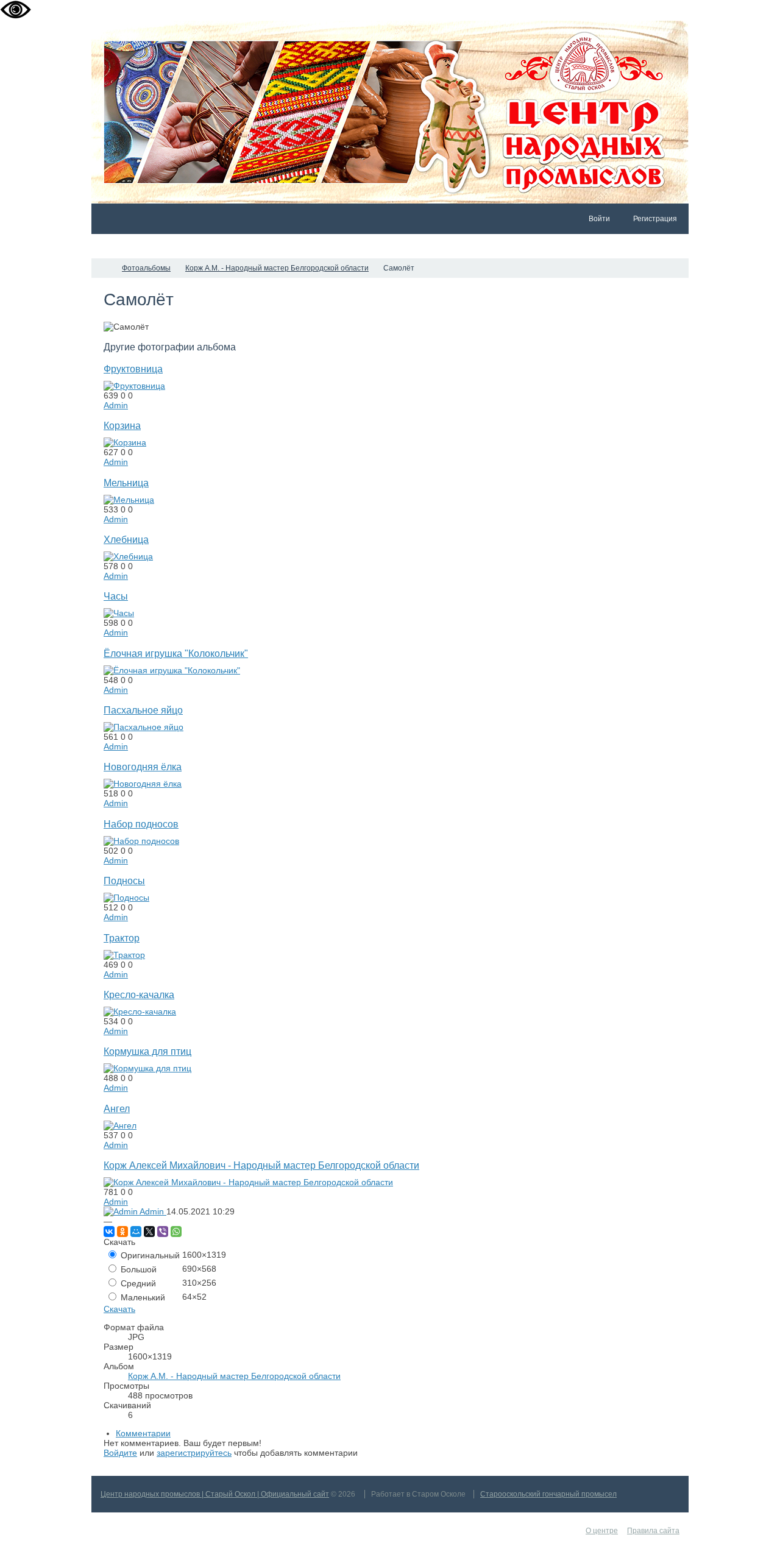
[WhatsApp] (176, 1231)
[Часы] (119, 613)
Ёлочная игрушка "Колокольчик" (176, 653)
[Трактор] (124, 955)
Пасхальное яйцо (143, 709)
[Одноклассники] (122, 1231)
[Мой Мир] (135, 1231)
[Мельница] (129, 500)
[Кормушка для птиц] (147, 1068)
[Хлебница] (128, 556)
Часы (116, 595)
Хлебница (126, 539)
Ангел (117, 1108)
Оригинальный (149, 1255)
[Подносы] (126, 897)
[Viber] (162, 1231)
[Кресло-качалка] (140, 1011)
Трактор (122, 937)
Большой (137, 1269)
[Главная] (102, 268)
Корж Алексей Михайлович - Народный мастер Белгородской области (261, 1165)
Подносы (124, 880)
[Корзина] (125, 442)
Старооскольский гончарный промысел (548, 1494)
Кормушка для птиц (147, 1051)
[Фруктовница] (134, 386)
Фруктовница (133, 368)
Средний (137, 1283)
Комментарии (143, 1433)
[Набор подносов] (141, 841)
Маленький (141, 1297)
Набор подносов (141, 823)
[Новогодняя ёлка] (143, 784)
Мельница (126, 482)
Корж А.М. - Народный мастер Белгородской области (234, 1376)
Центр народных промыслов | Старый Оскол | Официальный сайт (215, 1494)
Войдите (120, 1453)
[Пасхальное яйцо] (143, 727)
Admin (116, 405)
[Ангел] (120, 1125)
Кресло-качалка (139, 994)
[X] (149, 1231)
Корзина (122, 425)
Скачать (119, 1309)
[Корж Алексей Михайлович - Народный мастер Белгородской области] (248, 1182)
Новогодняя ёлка (143, 766)
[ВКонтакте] (109, 1231)
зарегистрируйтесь (194, 1453)
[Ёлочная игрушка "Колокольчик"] (172, 670)
